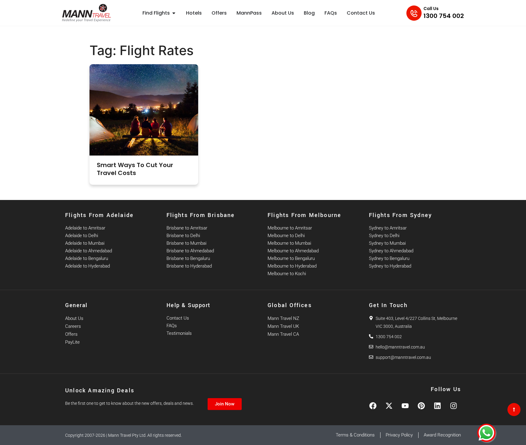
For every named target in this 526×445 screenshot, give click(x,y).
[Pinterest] (421, 405)
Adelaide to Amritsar (85, 228)
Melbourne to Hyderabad (292, 266)
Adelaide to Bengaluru (86, 258)
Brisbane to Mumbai (186, 243)
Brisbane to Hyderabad (189, 266)
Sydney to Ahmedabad (391, 251)
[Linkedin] (437, 405)
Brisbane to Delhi (183, 235)
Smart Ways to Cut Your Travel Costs (135, 169)
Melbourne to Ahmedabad (293, 251)
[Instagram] (453, 405)
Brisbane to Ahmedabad (190, 251)
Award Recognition (442, 435)
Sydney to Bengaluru (389, 258)
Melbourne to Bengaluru (291, 258)
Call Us (431, 8)
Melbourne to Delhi (286, 235)
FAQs (172, 325)
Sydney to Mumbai (387, 243)
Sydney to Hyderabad (390, 266)
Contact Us (178, 318)
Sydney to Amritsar (388, 228)
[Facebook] (373, 405)
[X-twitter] (389, 405)
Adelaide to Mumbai (84, 243)
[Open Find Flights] (173, 13)
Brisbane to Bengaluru (188, 258)
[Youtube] (405, 405)
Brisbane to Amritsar (187, 228)
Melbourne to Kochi (287, 273)
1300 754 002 (443, 16)
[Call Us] (414, 13)
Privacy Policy (399, 435)
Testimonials (179, 333)
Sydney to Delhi (384, 235)
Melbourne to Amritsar (290, 228)
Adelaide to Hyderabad (87, 266)
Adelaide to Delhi (81, 235)
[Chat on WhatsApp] (486, 433)
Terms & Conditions (355, 435)
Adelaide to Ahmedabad (88, 251)
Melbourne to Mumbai (289, 243)
